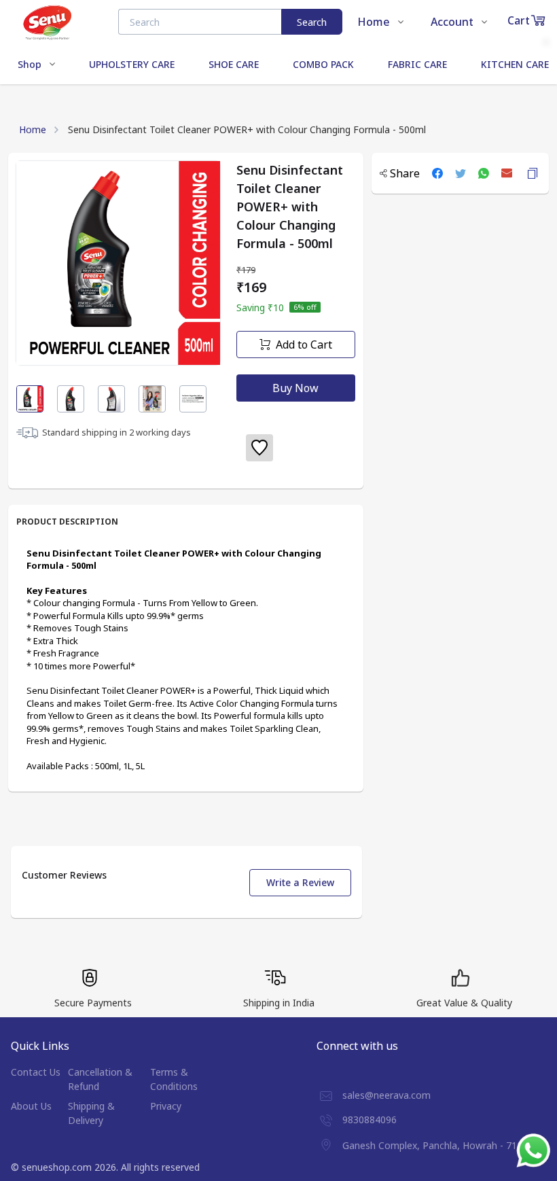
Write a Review (300, 882)
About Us (31, 1105)
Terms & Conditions (174, 1079)
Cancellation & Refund (100, 1079)
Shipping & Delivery (91, 1113)
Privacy (165, 1105)
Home (32, 129)
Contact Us (35, 1071)
